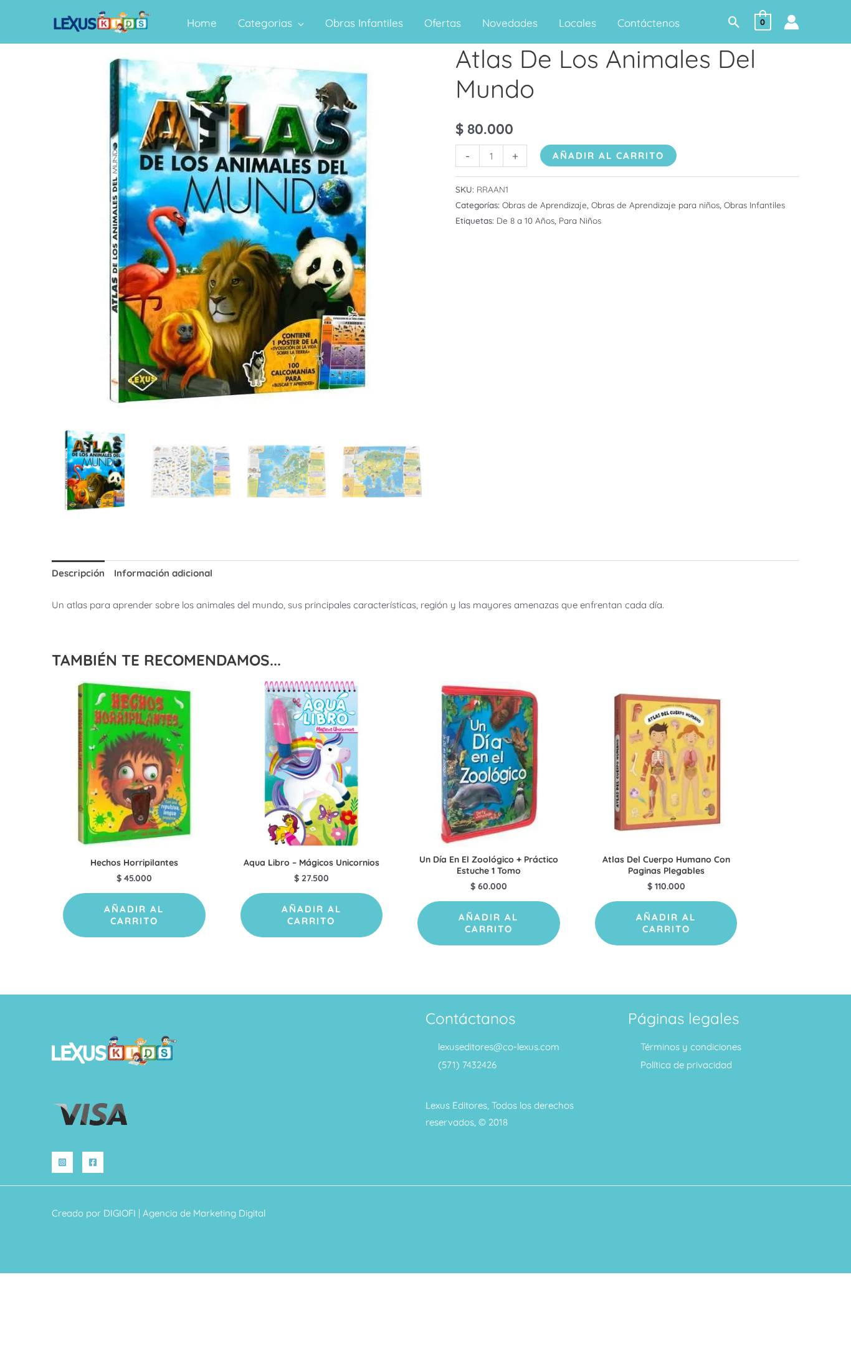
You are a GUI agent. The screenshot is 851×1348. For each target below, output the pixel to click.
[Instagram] (62, 1162)
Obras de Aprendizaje (544, 204)
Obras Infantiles (754, 204)
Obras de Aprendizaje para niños (655, 204)
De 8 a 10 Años (525, 220)
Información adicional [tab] (163, 573)
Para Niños (580, 220)
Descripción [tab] (78, 573)
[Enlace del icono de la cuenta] (791, 22)
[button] (298, 23)
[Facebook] (92, 1162)
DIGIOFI (119, 1213)
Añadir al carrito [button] (134, 915)
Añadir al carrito (608, 155)
